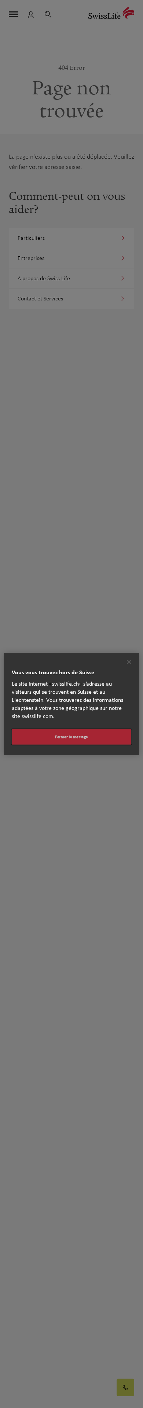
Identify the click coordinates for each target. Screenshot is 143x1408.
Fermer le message (71, 736)
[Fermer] (129, 662)
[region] (72, 704)
